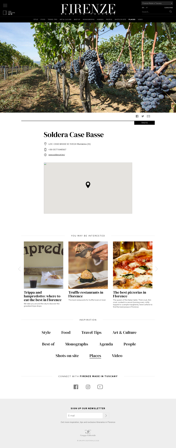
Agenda (100, 19)
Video (140, 19)
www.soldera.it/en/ (56, 154)
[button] (88, 185)
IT (147, 8)
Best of (77, 19)
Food (43, 19)
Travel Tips (52, 19)
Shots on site (120, 19)
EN (143, 8)
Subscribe (168, 8)
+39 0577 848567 (57, 149)
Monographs (88, 19)
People (109, 19)
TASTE (144, 122)
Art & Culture (65, 19)
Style (35, 19)
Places (132, 19)
